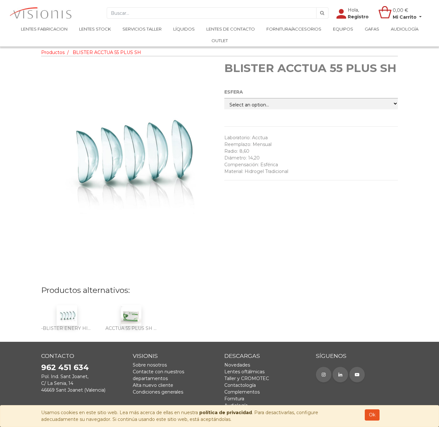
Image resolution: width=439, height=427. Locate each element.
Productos (53, 52)
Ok (372, 415)
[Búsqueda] (322, 13)
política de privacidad (225, 412)
